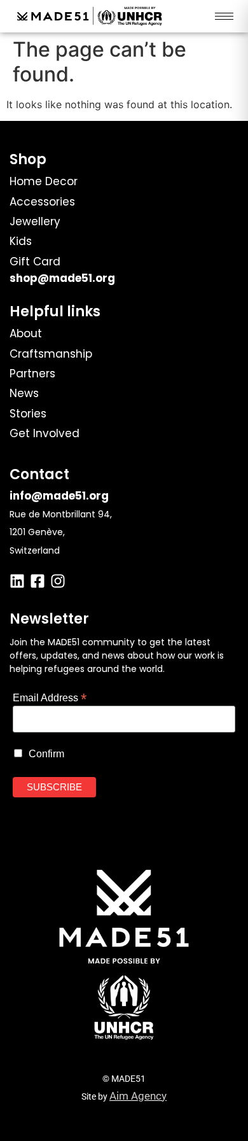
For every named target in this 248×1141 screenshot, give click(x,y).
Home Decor (44, 181)
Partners (32, 373)
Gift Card (35, 261)
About (26, 333)
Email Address (49, 697)
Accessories (42, 201)
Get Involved (44, 433)
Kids (21, 241)
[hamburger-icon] (224, 16)
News (24, 393)
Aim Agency (138, 1095)
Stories (28, 413)
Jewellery (35, 221)
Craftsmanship (51, 353)
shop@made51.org (62, 278)
